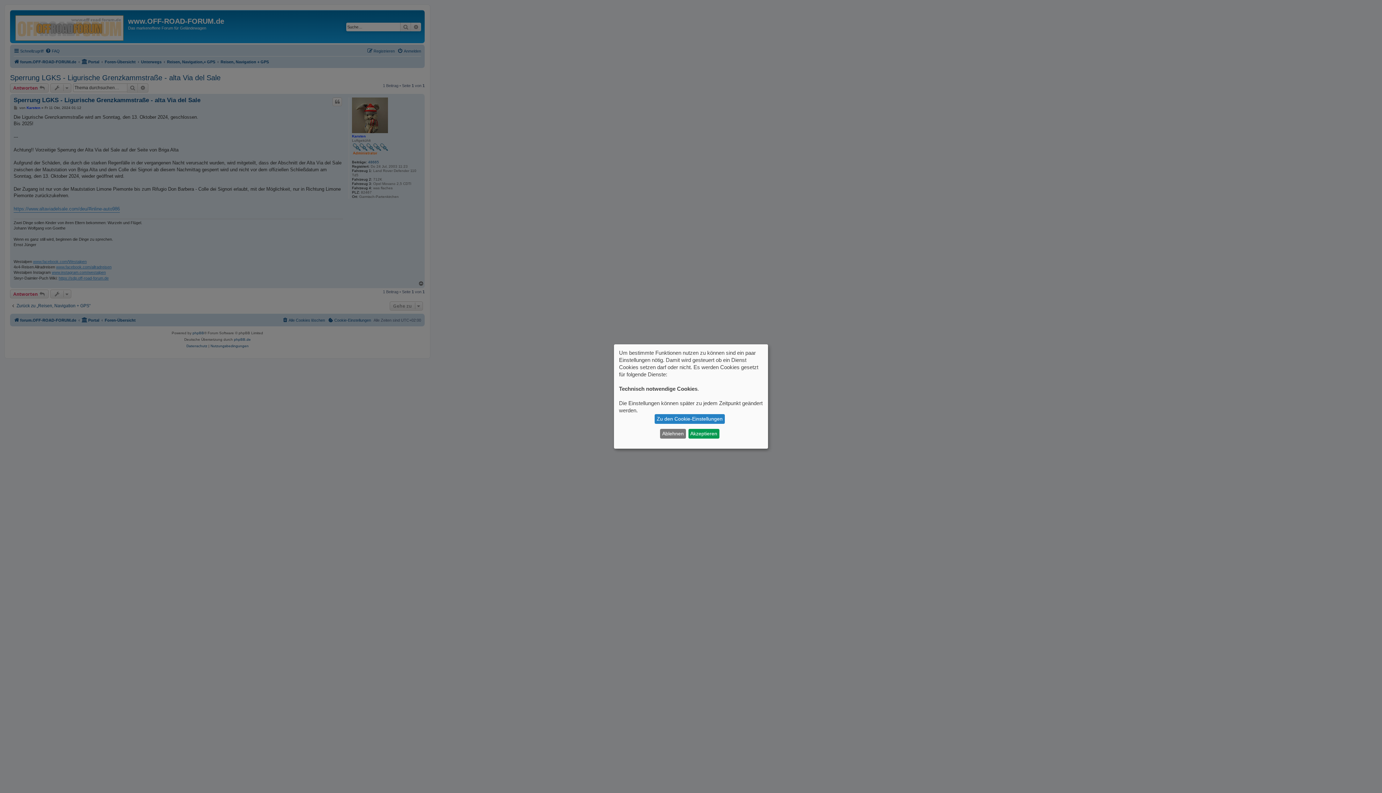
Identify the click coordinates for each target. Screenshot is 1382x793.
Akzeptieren (703, 433)
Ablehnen (673, 433)
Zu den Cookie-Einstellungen (690, 419)
